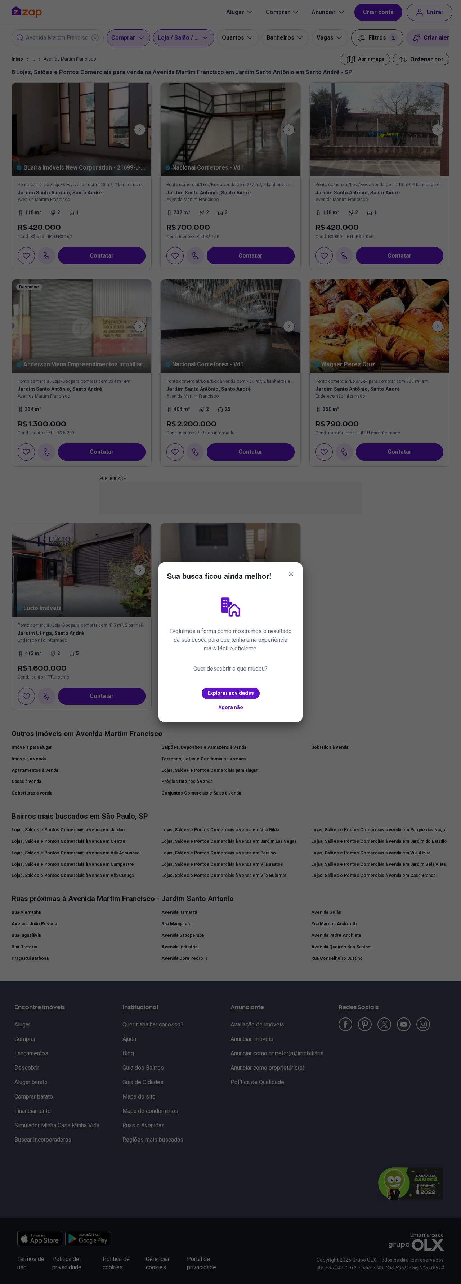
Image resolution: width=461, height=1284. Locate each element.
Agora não (230, 707)
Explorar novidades (230, 693)
